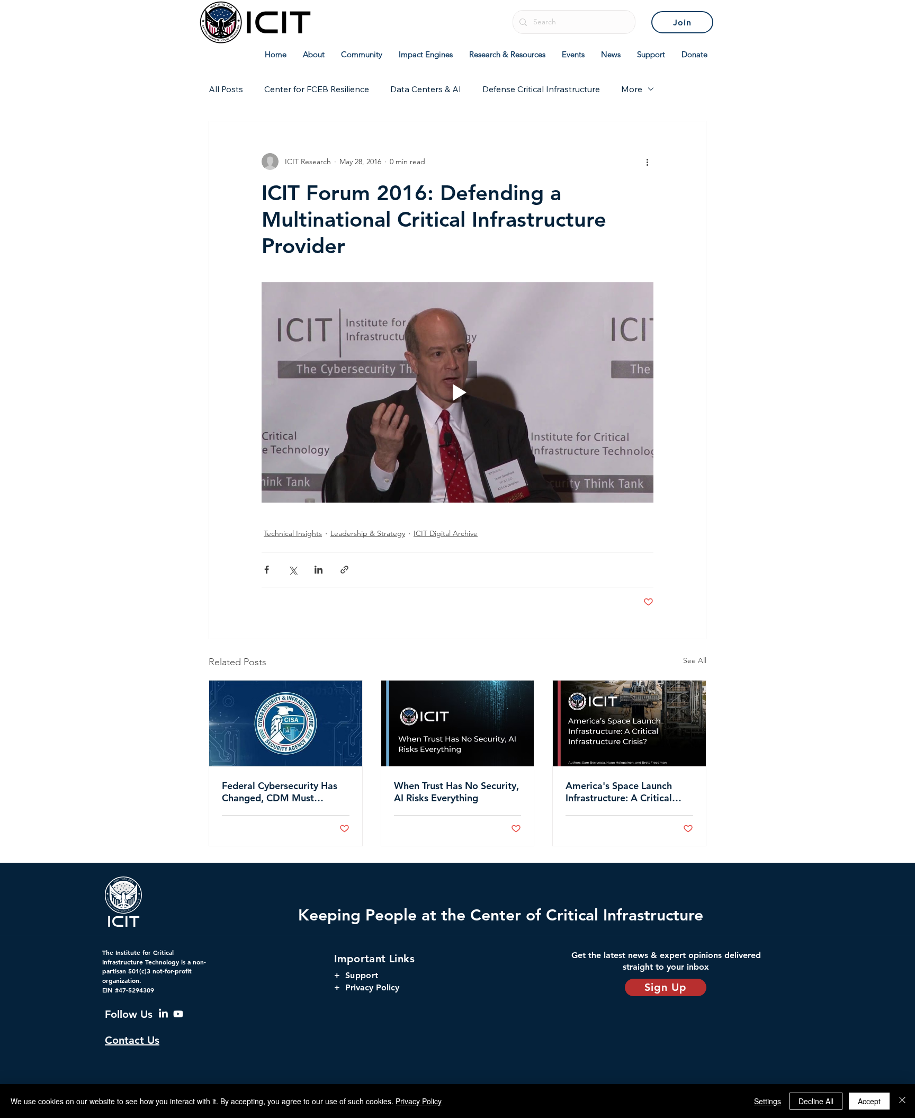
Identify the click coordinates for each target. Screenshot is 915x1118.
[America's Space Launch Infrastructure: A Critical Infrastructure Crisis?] (629, 723)
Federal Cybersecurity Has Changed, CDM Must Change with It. (279, 792)
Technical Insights (293, 533)
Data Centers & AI (425, 89)
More (631, 89)
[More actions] (647, 161)
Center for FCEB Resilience (316, 89)
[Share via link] (344, 570)
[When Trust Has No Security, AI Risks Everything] (457, 723)
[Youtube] (178, 1013)
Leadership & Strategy (367, 533)
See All (694, 660)
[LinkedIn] (163, 1013)
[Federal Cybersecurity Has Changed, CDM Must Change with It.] (285, 723)
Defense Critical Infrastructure (541, 89)
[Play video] (457, 392)
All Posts (226, 89)
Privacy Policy (419, 1101)
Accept (869, 1101)
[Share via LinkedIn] (318, 570)
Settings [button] (767, 1101)
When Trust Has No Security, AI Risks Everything (456, 792)
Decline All (816, 1101)
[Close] (902, 1101)
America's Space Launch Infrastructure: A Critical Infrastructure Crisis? (619, 792)
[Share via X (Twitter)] (293, 570)
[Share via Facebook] (267, 570)
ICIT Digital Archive (446, 533)
